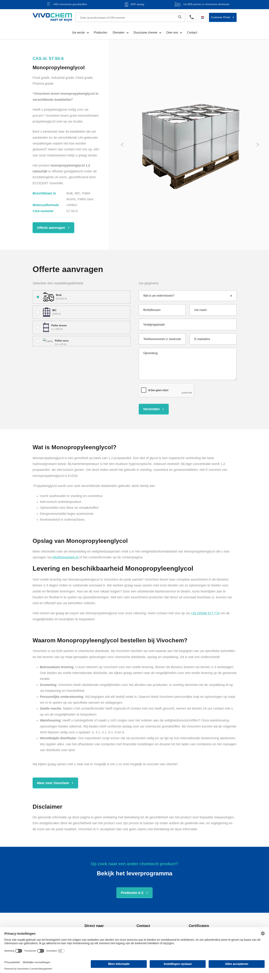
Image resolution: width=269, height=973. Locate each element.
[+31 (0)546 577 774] (191, 17)
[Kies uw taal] (202, 17)
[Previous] (123, 144)
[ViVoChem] (52, 17)
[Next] (258, 144)
